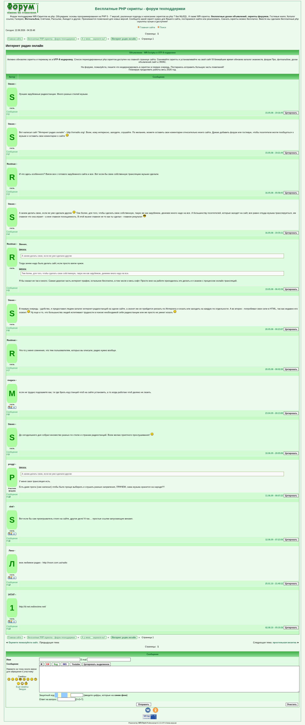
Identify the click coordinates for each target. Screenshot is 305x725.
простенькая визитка (284, 642)
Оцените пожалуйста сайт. (23, 642)
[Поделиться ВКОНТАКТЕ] (148, 710)
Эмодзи (22, 689)
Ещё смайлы (22, 687)
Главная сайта (147, 27)
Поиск (163, 27)
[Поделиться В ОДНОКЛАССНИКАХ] (155, 710)
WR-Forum (142, 723)
